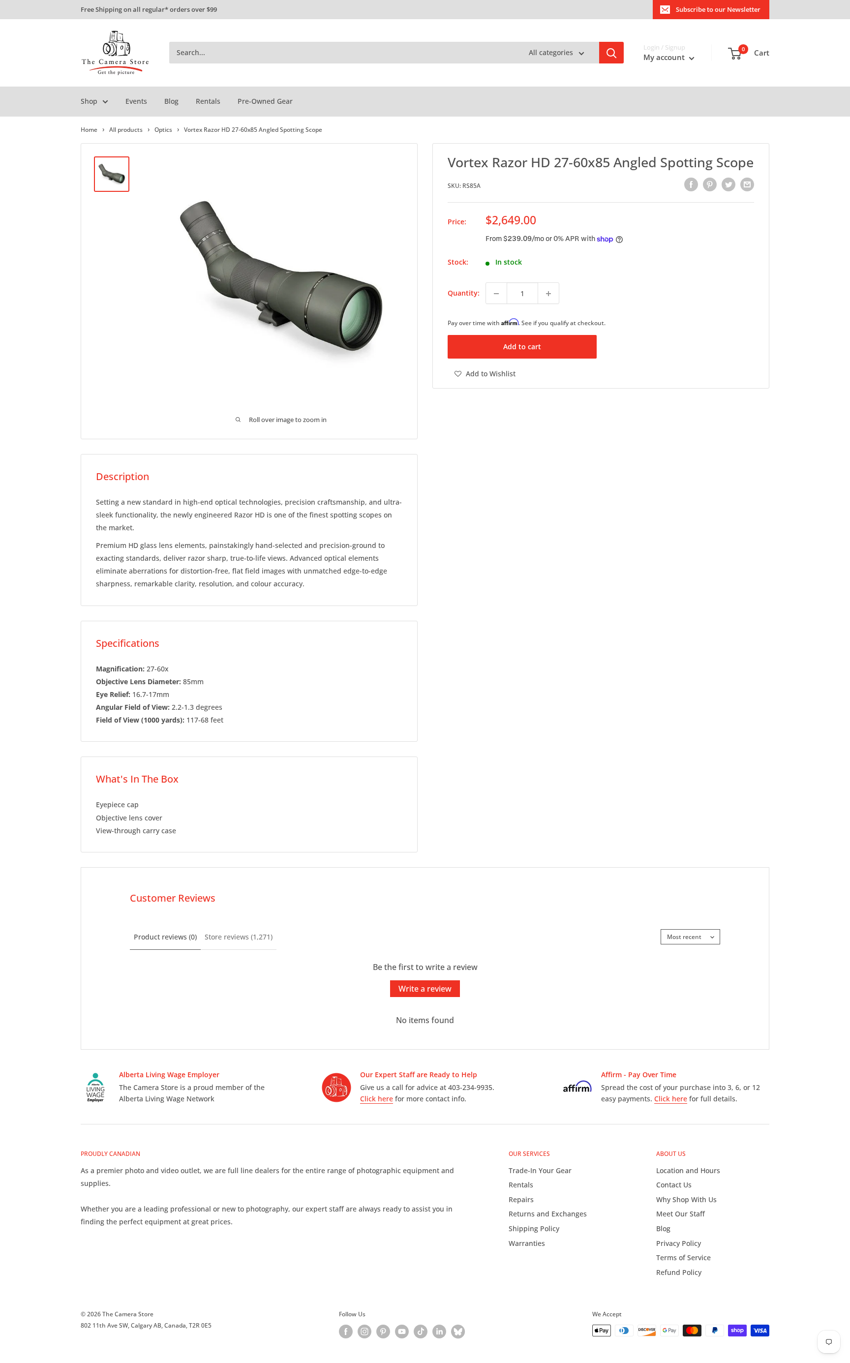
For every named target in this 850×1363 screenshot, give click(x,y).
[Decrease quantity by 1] (496, 293)
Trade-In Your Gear (540, 1170)
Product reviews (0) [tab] (165, 936)
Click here (376, 1098)
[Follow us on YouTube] (402, 1331)
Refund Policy (678, 1272)
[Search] (611, 53)
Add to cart (522, 346)
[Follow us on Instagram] (364, 1331)
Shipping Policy (534, 1228)
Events (136, 101)
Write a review (425, 988)
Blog (171, 101)
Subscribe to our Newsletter (718, 9)
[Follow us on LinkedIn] (439, 1331)
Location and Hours (688, 1170)
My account (665, 57)
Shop (89, 101)
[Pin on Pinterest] (710, 184)
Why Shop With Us (686, 1199)
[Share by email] (747, 184)
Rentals (208, 101)
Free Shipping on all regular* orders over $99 (149, 9)
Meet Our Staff (680, 1213)
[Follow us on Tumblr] (458, 1331)
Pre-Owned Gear (265, 101)
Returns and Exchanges (548, 1213)
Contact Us (674, 1184)
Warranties (527, 1243)
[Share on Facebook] (691, 184)
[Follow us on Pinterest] (383, 1331)
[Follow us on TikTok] (420, 1331)
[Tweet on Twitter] (728, 184)
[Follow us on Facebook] (346, 1331)
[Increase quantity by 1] (548, 293)
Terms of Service (683, 1257)
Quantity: (464, 293)
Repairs (521, 1199)
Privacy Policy (678, 1243)
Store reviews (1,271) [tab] (239, 936)
